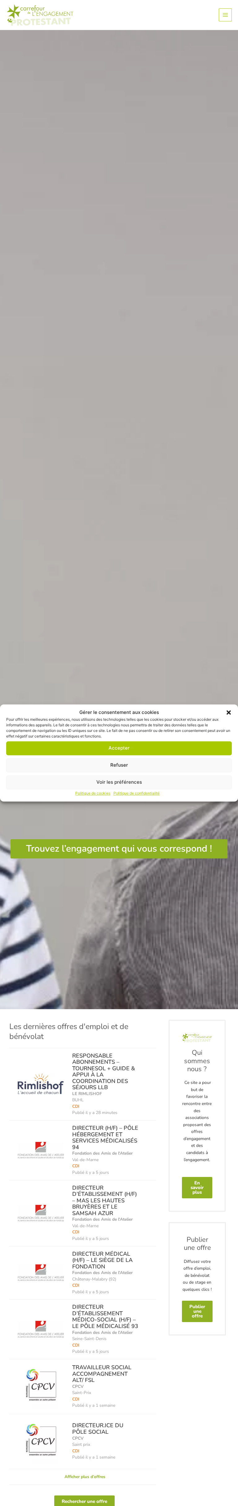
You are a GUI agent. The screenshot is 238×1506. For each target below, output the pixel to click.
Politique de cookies (92, 793)
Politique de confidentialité (136, 793)
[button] (229, 713)
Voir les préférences (119, 782)
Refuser (119, 765)
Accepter (119, 748)
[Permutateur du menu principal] (225, 15)
